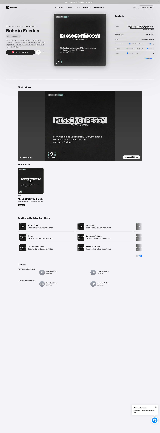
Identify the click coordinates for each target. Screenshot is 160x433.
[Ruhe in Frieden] (58, 61)
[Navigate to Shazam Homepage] (11, 7)
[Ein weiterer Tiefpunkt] (104, 237)
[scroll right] (140, 256)
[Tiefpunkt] (139, 237)
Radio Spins (87, 7)
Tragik (30, 236)
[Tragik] (46, 237)
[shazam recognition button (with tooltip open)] (154, 420)
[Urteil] (139, 226)
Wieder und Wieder (93, 247)
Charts (78, 7)
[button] (158, 2)
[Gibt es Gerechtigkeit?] (46, 248)
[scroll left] (137, 256)
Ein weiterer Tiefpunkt (94, 236)
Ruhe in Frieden (33, 225)
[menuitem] (58, 7)
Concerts (69, 7)
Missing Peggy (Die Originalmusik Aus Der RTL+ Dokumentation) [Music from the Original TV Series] (25, 45)
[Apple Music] (21, 205)
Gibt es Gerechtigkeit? (36, 247)
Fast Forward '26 (99, 7)
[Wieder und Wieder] (104, 248)
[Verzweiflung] (104, 226)
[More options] (43, 52)
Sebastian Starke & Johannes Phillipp (40, 228)
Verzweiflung (90, 225)
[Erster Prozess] (139, 248)
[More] (70, 226)
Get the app (59, 7)
